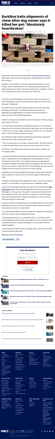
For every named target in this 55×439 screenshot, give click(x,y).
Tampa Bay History (6, 393)
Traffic (44, 354)
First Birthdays (46, 364)
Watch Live (19, 378)
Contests (45, 388)
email (53, 431)
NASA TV (17, 391)
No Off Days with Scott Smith (33, 360)
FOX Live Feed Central (20, 390)
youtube (50, 431)
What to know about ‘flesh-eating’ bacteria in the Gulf (14, 332)
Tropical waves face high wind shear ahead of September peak (27, 285)
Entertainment (48, 378)
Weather (18, 352)
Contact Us (18, 414)
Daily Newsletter (5, 373)
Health (3, 362)
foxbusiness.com (13, 32)
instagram (47, 431)
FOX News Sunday (6, 371)
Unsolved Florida (5, 368)
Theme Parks (5, 387)
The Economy (32, 385)
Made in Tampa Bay (6, 388)
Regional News (6, 399)
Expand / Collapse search (52, 3)
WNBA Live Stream (47, 422)
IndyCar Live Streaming (46, 411)
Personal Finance (33, 383)
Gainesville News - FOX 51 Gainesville (6, 404)
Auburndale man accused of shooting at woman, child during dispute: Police (30, 296)
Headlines (45, 380)
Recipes (45, 362)
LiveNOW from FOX (20, 385)
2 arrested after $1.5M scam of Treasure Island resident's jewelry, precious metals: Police (22, 338)
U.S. (18, 239)
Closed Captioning (19, 409)
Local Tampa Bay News (6, 357)
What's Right (5, 380)
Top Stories (4, 354)
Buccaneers (32, 354)
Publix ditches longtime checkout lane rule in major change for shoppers (18, 326)
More (35, 3)
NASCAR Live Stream (48, 409)
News (3, 352)
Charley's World (46, 356)
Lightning (31, 358)
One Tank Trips (5, 385)
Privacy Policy (29, 269)
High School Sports (33, 364)
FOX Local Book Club (48, 382)
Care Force (4, 395)
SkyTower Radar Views (19, 355)
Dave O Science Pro (47, 366)
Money (31, 378)
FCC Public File (18, 410)
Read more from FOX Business (12, 235)
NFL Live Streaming (47, 402)
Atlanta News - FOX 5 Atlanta (7, 407)
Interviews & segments (32, 405)
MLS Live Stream (47, 424)
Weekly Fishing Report (34, 362)
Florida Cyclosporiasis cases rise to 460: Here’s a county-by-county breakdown (31, 290)
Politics (3, 364)
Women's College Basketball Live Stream (47, 419)
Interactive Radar (19, 357)
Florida (3, 359)
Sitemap (4, 374)
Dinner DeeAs (5, 383)
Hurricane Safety (19, 364)
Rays (30, 356)
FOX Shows (45, 385)
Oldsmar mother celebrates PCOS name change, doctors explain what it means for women (22, 319)
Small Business (32, 387)
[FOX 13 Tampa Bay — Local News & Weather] (6, 3)
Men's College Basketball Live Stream (46, 415)
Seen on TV (4, 369)
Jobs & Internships (19, 405)
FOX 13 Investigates (6, 366)
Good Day (46, 352)
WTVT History (18, 407)
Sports (31, 352)
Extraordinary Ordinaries (46, 360)
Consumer (4, 361)
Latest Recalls (32, 382)
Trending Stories (47, 383)
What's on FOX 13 (47, 387)
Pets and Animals (21, 32)
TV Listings (17, 404)
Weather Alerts (18, 362)
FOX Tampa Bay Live (20, 393)
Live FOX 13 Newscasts (18, 382)
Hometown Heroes (47, 358)
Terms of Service (28, 270)
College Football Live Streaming (48, 405)
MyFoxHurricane (19, 368)
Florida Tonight (5, 382)
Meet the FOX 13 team (19, 401)
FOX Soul (17, 388)
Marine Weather (19, 361)
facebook (42, 431)
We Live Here (6, 378)
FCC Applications (19, 412)
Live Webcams (18, 359)
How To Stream (19, 380)
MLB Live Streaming (47, 407)
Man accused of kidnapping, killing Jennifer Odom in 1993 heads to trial (29, 279)
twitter (44, 431)
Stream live (31, 402)
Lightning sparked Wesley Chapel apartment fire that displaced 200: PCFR (18, 313)
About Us (18, 399)
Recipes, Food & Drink (5, 391)
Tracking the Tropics (20, 366)
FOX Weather (18, 369)
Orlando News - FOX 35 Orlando (6, 401)
